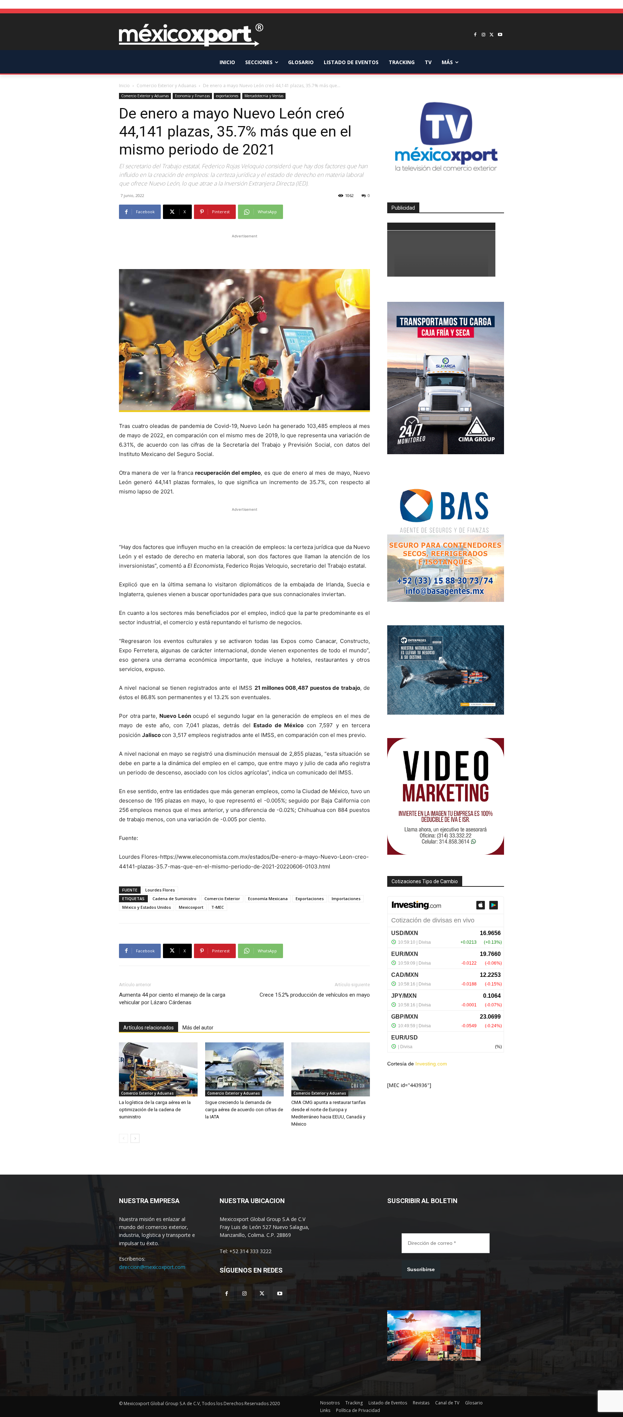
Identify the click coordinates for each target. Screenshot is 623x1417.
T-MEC (217, 907)
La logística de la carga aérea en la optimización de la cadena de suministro (155, 1109)
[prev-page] (123, 1138)
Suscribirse (421, 1269)
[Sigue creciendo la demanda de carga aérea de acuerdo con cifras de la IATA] (244, 1069)
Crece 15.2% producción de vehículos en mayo (315, 995)
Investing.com (431, 1064)
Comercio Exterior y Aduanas (166, 85)
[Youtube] (500, 35)
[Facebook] (475, 35)
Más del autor (197, 1028)
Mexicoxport (191, 907)
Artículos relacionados (148, 1028)
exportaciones (227, 95)
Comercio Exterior (222, 898)
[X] (491, 35)
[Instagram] (484, 35)
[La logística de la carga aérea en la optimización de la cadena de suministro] (158, 1069)
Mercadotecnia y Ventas (263, 95)
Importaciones (346, 898)
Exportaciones (310, 898)
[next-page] (135, 1138)
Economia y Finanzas (192, 95)
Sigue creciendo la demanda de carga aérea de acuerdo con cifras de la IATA (244, 1109)
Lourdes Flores (160, 890)
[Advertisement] (244, 251)
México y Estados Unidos (146, 907)
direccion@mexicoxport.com (152, 1267)
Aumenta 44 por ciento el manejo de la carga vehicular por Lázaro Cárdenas (172, 999)
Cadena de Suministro (174, 898)
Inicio (124, 85)
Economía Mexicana (268, 898)
